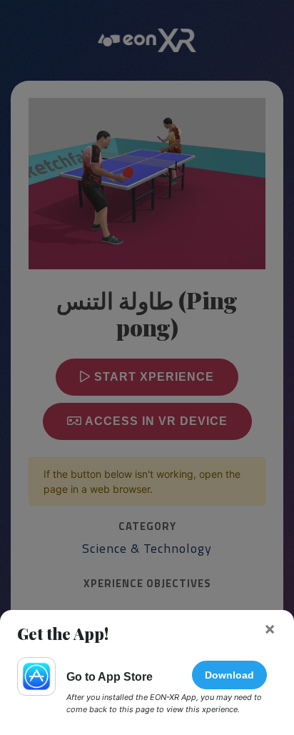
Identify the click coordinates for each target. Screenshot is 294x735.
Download (229, 675)
